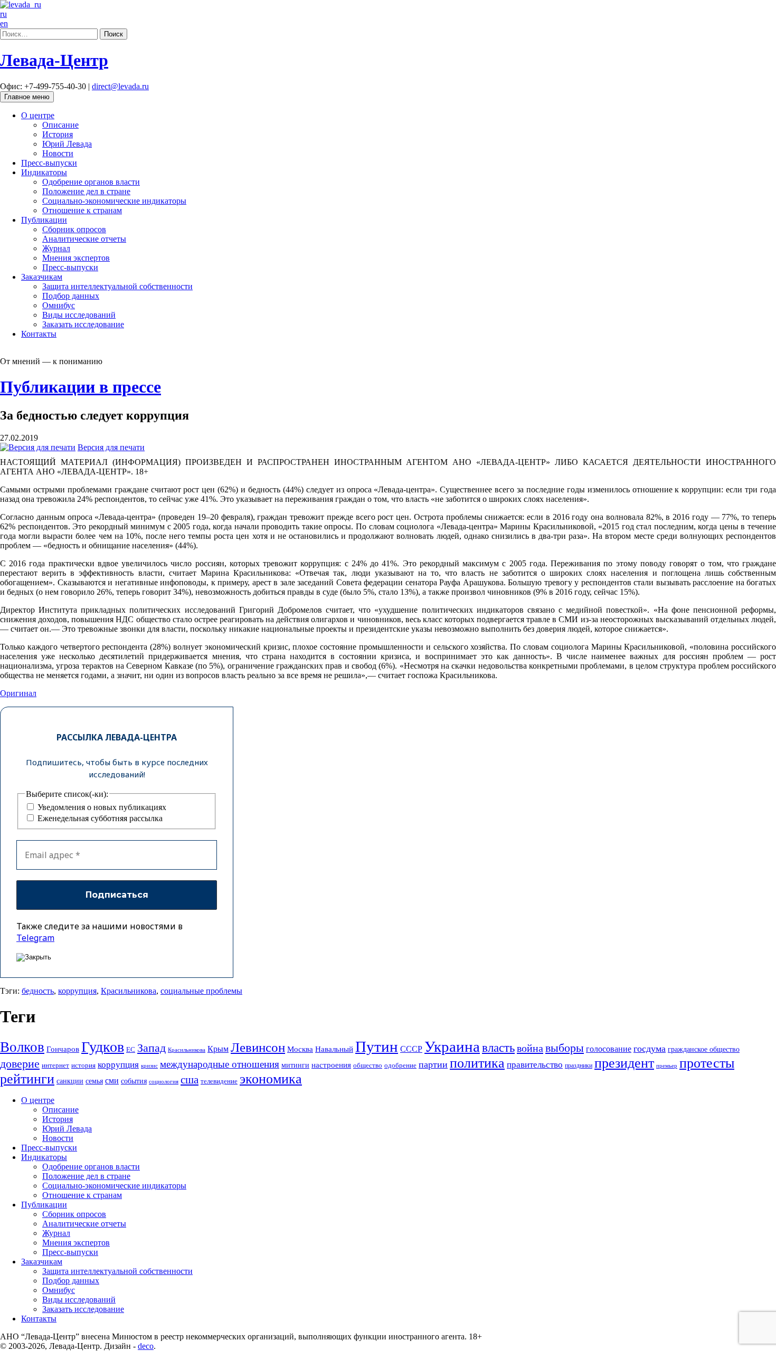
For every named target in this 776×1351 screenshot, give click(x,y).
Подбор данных (70, 295)
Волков (22, 1047)
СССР (411, 1049)
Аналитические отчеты (84, 238)
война (530, 1048)
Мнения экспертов (76, 257)
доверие (20, 1063)
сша (189, 1080)
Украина (452, 1046)
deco (146, 1346)
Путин (376, 1046)
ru (3, 13)
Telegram (35, 938)
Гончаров (62, 1049)
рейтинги (27, 1079)
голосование (608, 1049)
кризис (149, 1065)
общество (367, 1065)
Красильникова (128, 990)
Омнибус (58, 305)
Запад (151, 1047)
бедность (38, 990)
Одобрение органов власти (91, 181)
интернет (55, 1065)
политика (477, 1063)
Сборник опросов (74, 229)
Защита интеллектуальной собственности (117, 286)
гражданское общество (704, 1049)
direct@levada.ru (120, 86)
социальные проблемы (201, 990)
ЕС (130, 1049)
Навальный (334, 1048)
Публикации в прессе (80, 386)
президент (624, 1063)
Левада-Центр (54, 60)
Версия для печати (111, 447)
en (4, 23)
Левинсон (258, 1047)
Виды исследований (79, 314)
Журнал (56, 248)
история (83, 1065)
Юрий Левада (67, 143)
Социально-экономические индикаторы (114, 200)
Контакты (38, 333)
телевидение (219, 1081)
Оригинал (18, 693)
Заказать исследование (83, 324)
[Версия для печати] (37, 447)
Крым (218, 1048)
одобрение (400, 1065)
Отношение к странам (82, 210)
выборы (564, 1047)
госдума (649, 1048)
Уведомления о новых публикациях (100, 807)
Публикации (44, 219)
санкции (69, 1081)
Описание (60, 124)
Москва (300, 1048)
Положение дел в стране (86, 191)
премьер (666, 1066)
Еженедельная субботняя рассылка (99, 818)
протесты (706, 1063)
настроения (331, 1064)
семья (94, 1081)
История (57, 134)
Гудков (102, 1047)
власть (498, 1047)
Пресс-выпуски (49, 162)
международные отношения (219, 1064)
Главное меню (27, 97)
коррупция (77, 990)
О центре (37, 115)
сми (112, 1081)
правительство (535, 1065)
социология (163, 1081)
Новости (57, 153)
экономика (271, 1079)
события (134, 1081)
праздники (578, 1065)
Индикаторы (44, 172)
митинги (295, 1065)
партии (433, 1064)
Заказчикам (41, 276)
